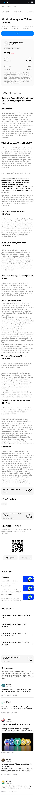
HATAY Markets (18, 12)
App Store (12, 557)
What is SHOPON (6, 595)
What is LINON (5, 577)
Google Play (27, 557)
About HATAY (6, 12)
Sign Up (17, 33)
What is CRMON (6, 586)
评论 (4, 695)
